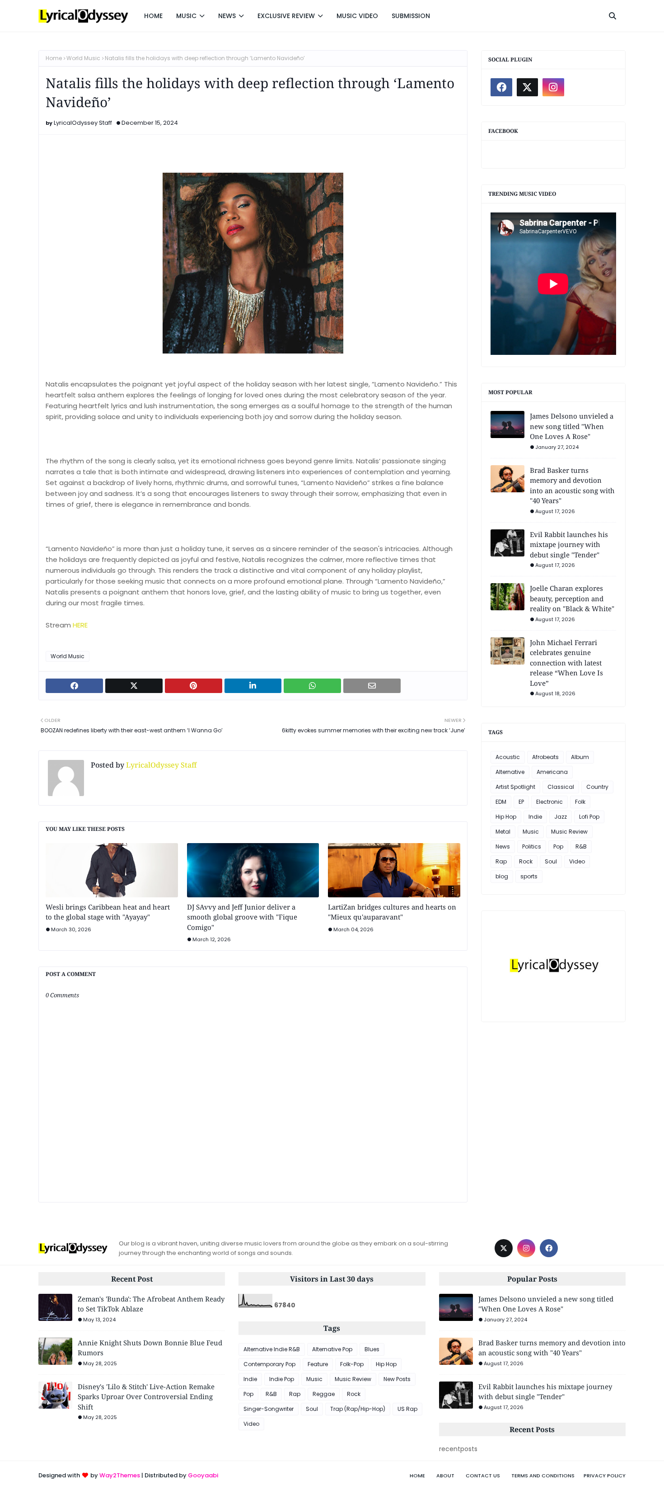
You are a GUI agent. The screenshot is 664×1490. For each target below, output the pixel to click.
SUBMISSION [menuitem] (411, 15)
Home (54, 58)
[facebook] (501, 87)
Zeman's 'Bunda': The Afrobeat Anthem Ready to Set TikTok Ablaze (151, 1304)
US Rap (407, 1409)
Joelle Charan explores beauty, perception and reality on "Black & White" (572, 598)
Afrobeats (545, 757)
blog (502, 876)
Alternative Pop (332, 1349)
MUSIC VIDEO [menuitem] (357, 15)
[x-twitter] (527, 87)
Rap (501, 861)
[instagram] (553, 87)
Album (580, 757)
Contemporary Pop (269, 1364)
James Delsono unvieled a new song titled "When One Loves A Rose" (571, 426)
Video (577, 861)
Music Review (569, 831)
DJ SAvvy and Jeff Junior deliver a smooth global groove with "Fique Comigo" (242, 917)
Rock (526, 861)
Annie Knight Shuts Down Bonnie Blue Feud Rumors (150, 1348)
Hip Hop (506, 816)
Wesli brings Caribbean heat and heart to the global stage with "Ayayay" (108, 912)
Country (597, 787)
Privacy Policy (605, 1475)
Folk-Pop (352, 1364)
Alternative (510, 772)
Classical (560, 787)
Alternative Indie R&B (271, 1349)
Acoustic (508, 757)
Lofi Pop (589, 816)
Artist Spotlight (515, 787)
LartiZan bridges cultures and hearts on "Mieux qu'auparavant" (392, 912)
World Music (83, 58)
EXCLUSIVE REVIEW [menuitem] (286, 15)
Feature (318, 1364)
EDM (501, 802)
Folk (580, 802)
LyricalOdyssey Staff (83, 122)
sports (529, 876)
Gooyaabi (203, 1475)
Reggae (324, 1394)
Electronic (549, 802)
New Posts (397, 1379)
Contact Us (483, 1475)
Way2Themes (119, 1475)
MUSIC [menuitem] (186, 15)
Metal (503, 831)
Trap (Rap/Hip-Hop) (357, 1409)
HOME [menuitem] (153, 15)
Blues (372, 1349)
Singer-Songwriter (268, 1409)
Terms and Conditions (543, 1475)
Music (531, 831)
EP (521, 802)
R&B (581, 846)
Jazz (560, 816)
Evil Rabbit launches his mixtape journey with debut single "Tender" (569, 544)
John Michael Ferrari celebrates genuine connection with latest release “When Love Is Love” (566, 663)
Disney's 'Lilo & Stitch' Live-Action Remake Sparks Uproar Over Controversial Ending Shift (146, 1396)
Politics (531, 846)
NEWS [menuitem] (227, 15)
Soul (551, 861)
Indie (535, 816)
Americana (552, 772)
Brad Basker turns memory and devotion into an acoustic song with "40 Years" (572, 485)
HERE (80, 625)
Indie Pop (281, 1379)
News (503, 846)
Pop (558, 846)
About (445, 1475)
